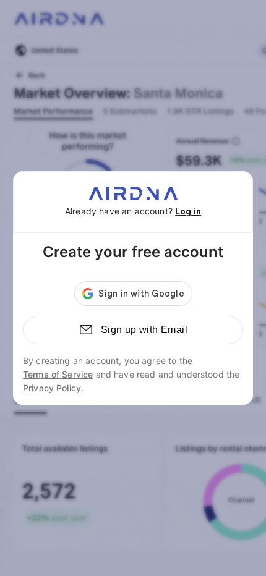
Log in (188, 211)
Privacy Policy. (53, 388)
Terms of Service (58, 374)
